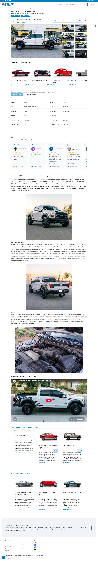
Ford (26, 8)
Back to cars (13, 8)
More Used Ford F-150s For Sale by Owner (25, 427)
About (66, 4)
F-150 (29, 8)
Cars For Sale (21, 8)
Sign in (92, 4)
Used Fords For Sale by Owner (21, 474)
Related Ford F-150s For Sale (20, 62)
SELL (83, 4)
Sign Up (84, 528)
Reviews (72, 4)
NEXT (80, 21)
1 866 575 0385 (7, 0)
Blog (77, 4)
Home (17, 8)
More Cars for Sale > (21, 22)
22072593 (33, 8)
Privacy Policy (90, 558)
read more (52, 163)
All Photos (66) (81, 54)
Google (21, 166)
